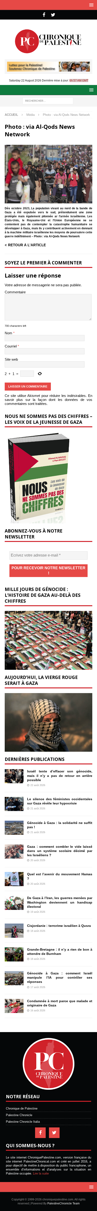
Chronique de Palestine (21, 1108)
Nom (9, 333)
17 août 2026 (37, 987)
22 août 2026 (37, 785)
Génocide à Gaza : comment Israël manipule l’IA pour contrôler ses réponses (59, 977)
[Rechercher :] (48, 101)
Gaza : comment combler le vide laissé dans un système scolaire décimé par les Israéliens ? (59, 851)
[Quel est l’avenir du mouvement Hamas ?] (14, 879)
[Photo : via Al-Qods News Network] (48, 201)
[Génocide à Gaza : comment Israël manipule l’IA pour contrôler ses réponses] (14, 978)
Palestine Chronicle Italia (23, 1121)
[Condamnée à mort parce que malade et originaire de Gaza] (14, 1006)
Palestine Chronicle (19, 1115)
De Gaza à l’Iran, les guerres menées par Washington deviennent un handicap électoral (59, 902)
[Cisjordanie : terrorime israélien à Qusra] (14, 931)
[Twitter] (53, 15)
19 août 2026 (37, 911)
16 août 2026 (37, 1010)
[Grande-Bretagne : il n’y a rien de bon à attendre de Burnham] (14, 954)
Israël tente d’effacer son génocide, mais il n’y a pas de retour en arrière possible (59, 775)
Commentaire (15, 292)
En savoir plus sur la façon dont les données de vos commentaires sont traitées (48, 400)
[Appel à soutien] (48, 70)
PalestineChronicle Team (63, 1203)
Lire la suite (41, 1173)
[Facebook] (44, 15)
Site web (11, 359)
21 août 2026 (37, 808)
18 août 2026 (37, 930)
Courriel (11, 346)
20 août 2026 (37, 860)
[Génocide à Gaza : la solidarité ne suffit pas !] (14, 828)
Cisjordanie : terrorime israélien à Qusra (59, 926)
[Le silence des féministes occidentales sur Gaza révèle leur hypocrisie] (14, 804)
